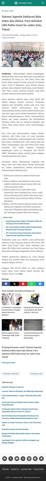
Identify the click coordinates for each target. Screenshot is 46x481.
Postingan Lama (36, 374)
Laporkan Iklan (26, 469)
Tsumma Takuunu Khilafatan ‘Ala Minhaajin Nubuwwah (22, 391)
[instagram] (23, 458)
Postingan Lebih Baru (11, 374)
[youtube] (17, 458)
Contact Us (15, 469)
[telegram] (40, 284)
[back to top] (41, 475)
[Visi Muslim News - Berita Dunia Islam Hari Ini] (23, 3)
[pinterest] (23, 284)
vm (20, 274)
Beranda (5, 469)
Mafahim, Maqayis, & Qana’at (13, 387)
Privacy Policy (38, 469)
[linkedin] (29, 458)
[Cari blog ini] (42, 3)
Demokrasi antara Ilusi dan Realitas (15, 429)
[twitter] (14, 284)
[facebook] (6, 284)
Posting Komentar (8, 38)
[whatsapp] (31, 284)
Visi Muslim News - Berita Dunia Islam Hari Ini (25, 477)
